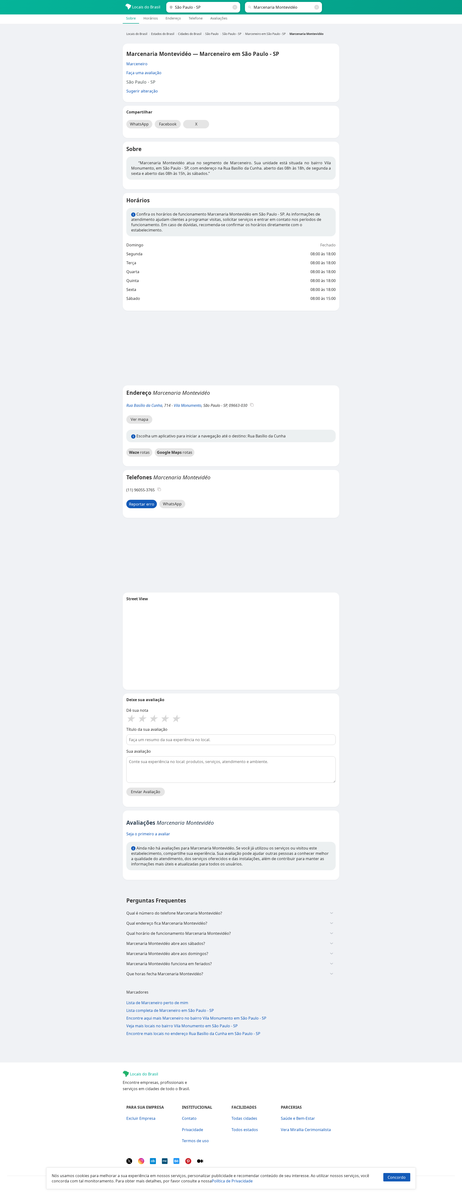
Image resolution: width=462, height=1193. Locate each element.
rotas (139, 452)
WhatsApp (139, 124)
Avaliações (218, 18)
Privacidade (192, 1129)
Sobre (131, 18)
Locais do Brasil (145, 7)
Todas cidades (244, 1118)
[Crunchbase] (153, 1162)
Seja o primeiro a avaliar (148, 834)
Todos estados (244, 1129)
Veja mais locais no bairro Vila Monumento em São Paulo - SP (182, 1025)
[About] (165, 1162)
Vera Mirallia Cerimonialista (306, 1129)
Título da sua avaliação (146, 729)
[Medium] (200, 1162)
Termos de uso (195, 1140)
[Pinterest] (188, 1162)
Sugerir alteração (142, 91)
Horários (150, 18)
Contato (189, 1118)
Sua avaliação (138, 751)
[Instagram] (141, 1162)
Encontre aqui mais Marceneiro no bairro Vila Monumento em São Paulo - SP (196, 1018)
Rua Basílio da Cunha (144, 405)
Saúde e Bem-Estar (298, 1118)
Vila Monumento (187, 405)
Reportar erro (141, 504)
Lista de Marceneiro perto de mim (157, 1002)
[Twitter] (129, 1162)
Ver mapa (139, 419)
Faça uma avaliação (143, 72)
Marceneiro (137, 63)
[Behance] (176, 1162)
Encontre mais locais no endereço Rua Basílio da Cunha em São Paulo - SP (193, 1033)
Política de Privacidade (232, 1181)
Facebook (168, 124)
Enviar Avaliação (145, 791)
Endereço (173, 18)
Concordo (397, 1177)
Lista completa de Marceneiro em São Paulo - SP (170, 1010)
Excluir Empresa (140, 1118)
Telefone (196, 18)
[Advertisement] (231, 348)
